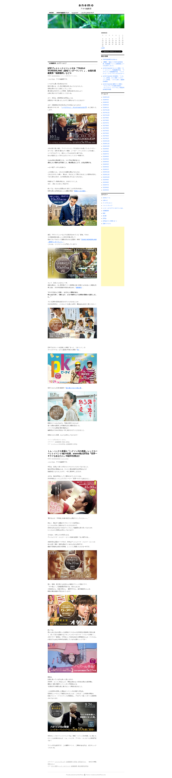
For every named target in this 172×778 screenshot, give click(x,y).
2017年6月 (106, 125)
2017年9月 (106, 117)
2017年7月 (106, 123)
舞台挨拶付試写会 (83, 766)
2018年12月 (106, 97)
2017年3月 (106, 133)
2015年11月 (106, 174)
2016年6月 (106, 156)
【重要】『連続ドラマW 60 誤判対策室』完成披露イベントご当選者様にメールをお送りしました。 (113, 63)
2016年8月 (106, 151)
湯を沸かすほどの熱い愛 (73, 388)
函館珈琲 (79, 287)
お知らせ (105, 200)
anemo (51, 13)
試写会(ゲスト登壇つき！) (110, 221)
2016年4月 (106, 161)
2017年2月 (106, 136)
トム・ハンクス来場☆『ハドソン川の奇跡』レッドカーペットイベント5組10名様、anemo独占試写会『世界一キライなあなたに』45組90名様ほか (72, 453)
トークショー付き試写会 (58, 444)
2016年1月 (106, 169)
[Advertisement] (86, 47)
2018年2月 (106, 105)
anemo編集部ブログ (62, 13)
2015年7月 (106, 185)
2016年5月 (106, 159)
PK (78, 349)
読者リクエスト (107, 223)
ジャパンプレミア (60, 762)
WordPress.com (101, 775)
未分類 (104, 216)
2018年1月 (106, 107)
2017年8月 (106, 120)
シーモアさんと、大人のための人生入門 (74, 107)
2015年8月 (106, 182)
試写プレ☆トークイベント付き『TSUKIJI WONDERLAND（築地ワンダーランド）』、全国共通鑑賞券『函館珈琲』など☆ (72, 70)
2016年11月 (106, 143)
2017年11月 (106, 112)
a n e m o (86, 4)
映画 (63, 442)
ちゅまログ (75, 13)
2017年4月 (106, 130)
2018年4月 (106, 99)
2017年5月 (106, 128)
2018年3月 (106, 102)
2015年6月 (106, 187)
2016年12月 (106, 141)
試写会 (67, 442)
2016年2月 (106, 167)
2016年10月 (106, 146)
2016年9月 (106, 148)
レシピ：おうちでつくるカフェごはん (113, 208)
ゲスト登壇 (54, 766)
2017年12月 (106, 110)
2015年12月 (106, 172)
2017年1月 (106, 138)
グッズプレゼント (107, 203)
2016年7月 (106, 154)
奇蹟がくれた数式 (79, 191)
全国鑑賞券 (58, 442)
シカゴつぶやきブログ (87, 13)
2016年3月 (106, 164)
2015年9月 (106, 179)
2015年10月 (106, 177)
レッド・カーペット (64, 766)
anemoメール (106, 197)
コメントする (64, 458)
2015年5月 (106, 190)
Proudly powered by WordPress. (75, 775)
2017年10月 (106, 115)
